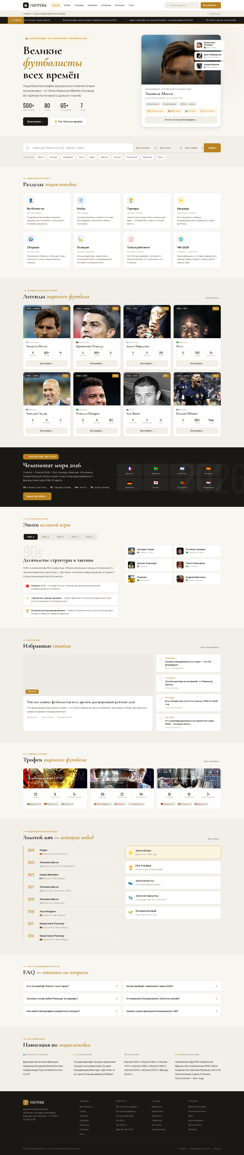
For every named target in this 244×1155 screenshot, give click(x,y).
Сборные (106, 5)
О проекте (182, 1148)
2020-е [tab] (89, 536)
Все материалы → (211, 647)
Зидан (92, 157)
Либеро (108, 1074)
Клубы (67, 5)
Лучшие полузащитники (87, 1066)
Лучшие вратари (83, 1062)
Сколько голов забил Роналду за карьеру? (72, 998)
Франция (53, 1062)
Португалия (45, 1070)
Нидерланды (30, 1070)
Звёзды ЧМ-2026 (124, 1129)
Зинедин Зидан (36, 413)
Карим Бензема (49, 874)
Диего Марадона (137, 346)
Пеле (81, 157)
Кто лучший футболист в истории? (72, 986)
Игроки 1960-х (150, 1062)
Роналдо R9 (131, 157)
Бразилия (28, 1062)
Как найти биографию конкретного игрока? (72, 1011)
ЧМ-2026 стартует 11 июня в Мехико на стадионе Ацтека (208, 20)
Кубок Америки (196, 1120)
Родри (43, 850)
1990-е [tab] (30, 536)
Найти (212, 147)
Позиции (119, 5)
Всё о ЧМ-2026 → (37, 496)
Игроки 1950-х (132, 1062)
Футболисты (86, 1106)
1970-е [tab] (75, 536)
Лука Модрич (48, 911)
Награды (92, 5)
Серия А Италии (201, 1074)
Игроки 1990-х (158, 1066)
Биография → (47, 363)
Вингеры (95, 1070)
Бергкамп (147, 157)
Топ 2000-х (121, 1124)
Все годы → (214, 838)
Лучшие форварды (125, 1111)
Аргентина (41, 1062)
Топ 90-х (120, 1120)
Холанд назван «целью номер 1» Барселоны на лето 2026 (66, 20)
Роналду (53, 157)
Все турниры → (212, 761)
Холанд (117, 157)
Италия (50, 1066)
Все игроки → (210, 5)
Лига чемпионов (197, 1111)
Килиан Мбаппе (187, 413)
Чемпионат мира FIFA (187, 1062)
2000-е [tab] (45, 536)
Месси (41, 157)
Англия (58, 1066)
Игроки (56, 5)
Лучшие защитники (104, 1062)
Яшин (160, 157)
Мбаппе (104, 157)
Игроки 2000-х (133, 1070)
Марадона (68, 157)
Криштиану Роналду (89, 346)
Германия (29, 1066)
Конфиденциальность (200, 1148)
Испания (40, 1066)
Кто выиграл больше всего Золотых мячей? (171, 998)
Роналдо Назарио (88, 413)
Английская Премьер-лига (201, 1070)
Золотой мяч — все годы (189, 1078)
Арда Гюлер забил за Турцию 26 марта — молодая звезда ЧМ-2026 (137, 20)
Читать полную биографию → (181, 119)
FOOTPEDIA (35, 5)
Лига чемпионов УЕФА (197, 1066)
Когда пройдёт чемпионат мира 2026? (171, 986)
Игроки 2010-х (150, 1070)
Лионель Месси (36, 346)
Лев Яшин (133, 413)
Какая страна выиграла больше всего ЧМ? (171, 1011)
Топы (131, 5)
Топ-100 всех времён (126, 1106)
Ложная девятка (93, 1074)
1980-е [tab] (60, 536)
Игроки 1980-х (140, 1066)
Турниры (79, 5)
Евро (190, 1115)
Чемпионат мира (197, 1106)
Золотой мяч (195, 1124)
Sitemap (192, 1129)
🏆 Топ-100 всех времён (68, 121)
